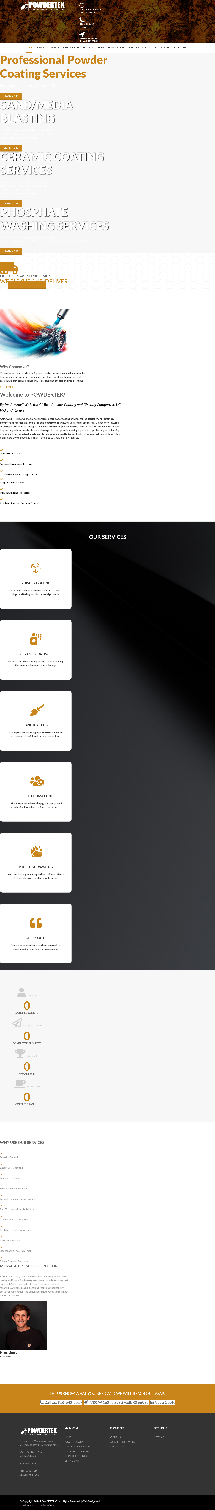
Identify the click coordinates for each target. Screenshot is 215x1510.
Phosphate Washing (109, 47)
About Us (115, 1437)
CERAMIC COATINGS (35, 654)
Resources (160, 47)
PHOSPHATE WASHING (36, 867)
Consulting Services (122, 1441)
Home (29, 47)
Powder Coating (46, 47)
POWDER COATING (35, 583)
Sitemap (159, 1437)
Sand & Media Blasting (77, 47)
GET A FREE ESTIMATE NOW (27, 284)
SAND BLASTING (36, 725)
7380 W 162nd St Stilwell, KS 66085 (88, 40)
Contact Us (116, 1446)
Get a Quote (180, 47)
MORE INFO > (8, 386)
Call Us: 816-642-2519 (63, 1402)
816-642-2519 (86, 24)
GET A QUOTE (36, 938)
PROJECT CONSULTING (35, 796)
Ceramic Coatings (139, 47)
